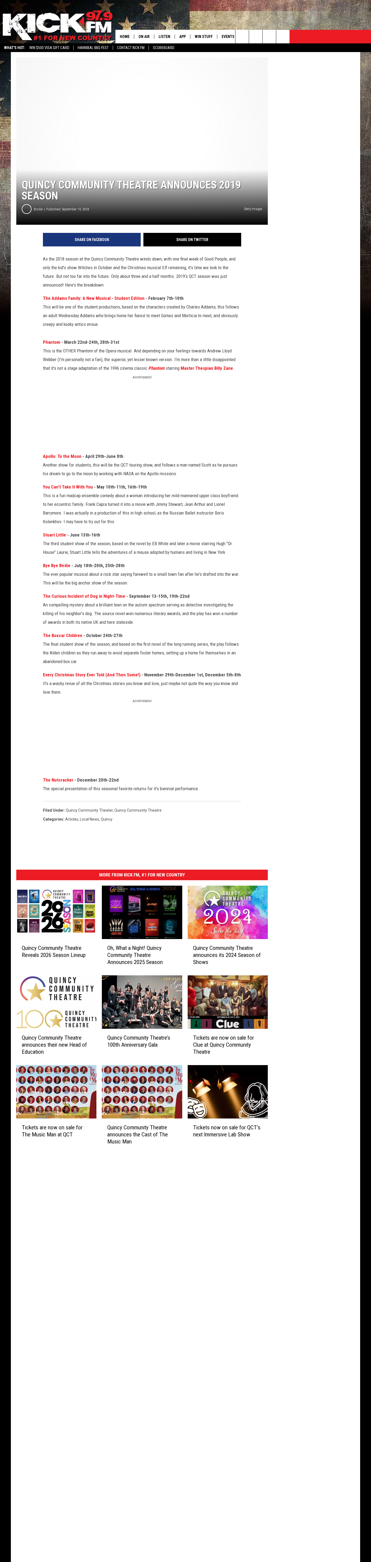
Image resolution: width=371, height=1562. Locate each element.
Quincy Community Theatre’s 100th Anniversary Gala (138, 1041)
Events (228, 36)
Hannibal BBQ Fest (93, 48)
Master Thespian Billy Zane (207, 368)
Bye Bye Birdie (56, 565)
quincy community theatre (138, 810)
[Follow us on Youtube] (283, 36)
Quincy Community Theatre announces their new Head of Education (54, 1044)
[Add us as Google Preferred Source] (255, 36)
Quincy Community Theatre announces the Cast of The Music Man (137, 1134)
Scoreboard (163, 48)
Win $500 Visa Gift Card (49, 48)
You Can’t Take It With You (68, 487)
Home (125, 36)
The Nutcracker (58, 780)
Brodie (38, 209)
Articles (71, 819)
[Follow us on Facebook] (269, 36)
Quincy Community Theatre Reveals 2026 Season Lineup (54, 951)
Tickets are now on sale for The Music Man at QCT (52, 1131)
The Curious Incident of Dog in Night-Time (84, 596)
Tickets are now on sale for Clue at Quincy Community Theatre (223, 1044)
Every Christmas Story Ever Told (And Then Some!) (91, 674)
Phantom (51, 342)
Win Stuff (204, 36)
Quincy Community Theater (89, 810)
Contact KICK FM (130, 48)
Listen (164, 36)
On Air (144, 36)
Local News (89, 819)
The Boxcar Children (62, 635)
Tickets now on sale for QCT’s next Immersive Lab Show (226, 1131)
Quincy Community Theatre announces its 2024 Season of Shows (227, 955)
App (182, 36)
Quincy (106, 819)
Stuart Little (54, 535)
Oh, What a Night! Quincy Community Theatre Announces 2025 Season (135, 955)
